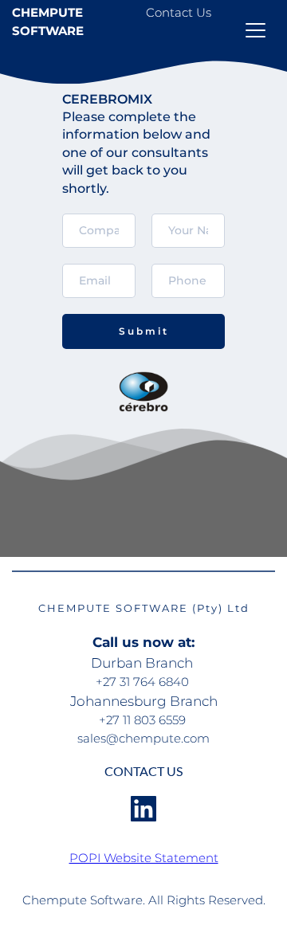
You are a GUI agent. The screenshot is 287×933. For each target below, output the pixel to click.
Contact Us (178, 12)
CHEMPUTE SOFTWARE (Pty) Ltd (144, 608)
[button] (255, 30)
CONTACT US (143, 770)
